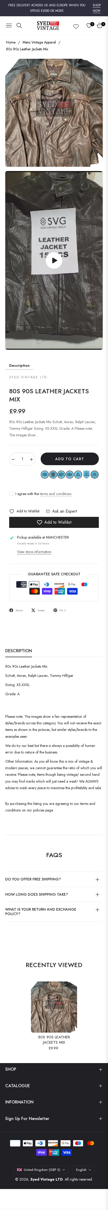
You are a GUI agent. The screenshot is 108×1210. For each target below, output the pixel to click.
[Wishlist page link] (76, 25)
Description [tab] (18, 651)
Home (10, 42)
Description (19, 365)
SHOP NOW (97, 8)
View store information (34, 551)
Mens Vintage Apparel (39, 42)
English (81, 1169)
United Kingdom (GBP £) (42, 1169)
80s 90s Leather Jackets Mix (54, 1040)
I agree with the (43, 493)
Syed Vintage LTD (46, 1179)
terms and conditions (55, 493)
